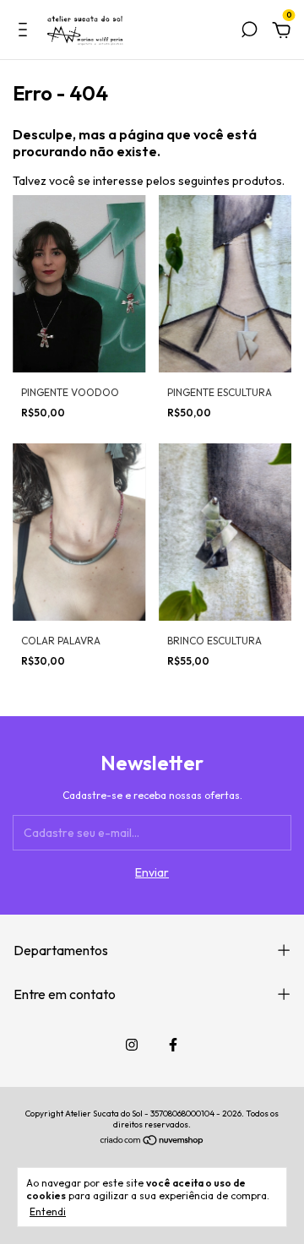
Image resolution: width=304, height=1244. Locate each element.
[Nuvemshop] (152, 1141)
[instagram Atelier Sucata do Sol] (131, 1044)
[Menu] (26, 32)
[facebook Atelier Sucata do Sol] (173, 1044)
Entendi (48, 1211)
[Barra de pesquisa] (249, 32)
